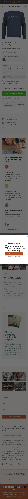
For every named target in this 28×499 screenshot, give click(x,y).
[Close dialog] (27, 236)
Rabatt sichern (14, 254)
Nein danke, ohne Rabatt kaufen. (14, 256)
